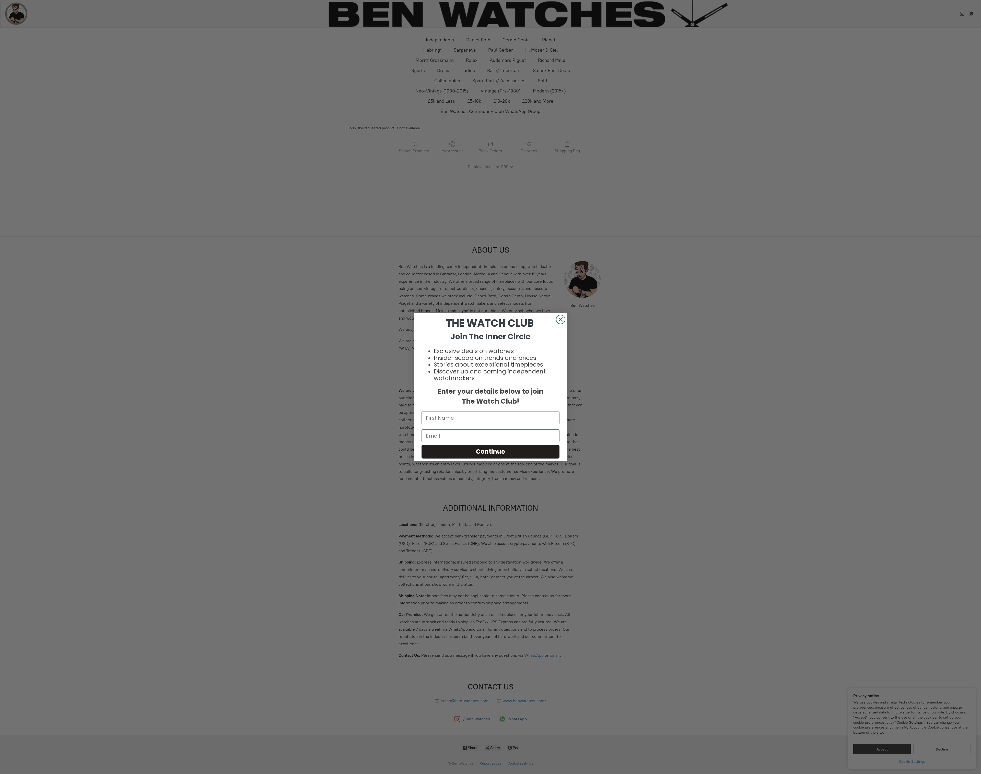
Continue (490, 451)
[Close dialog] (560, 319)
